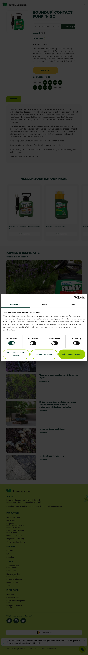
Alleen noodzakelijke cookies (16, 354)
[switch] (33, 343)
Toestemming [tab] (15, 304)
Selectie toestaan (44, 354)
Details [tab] (44, 304)
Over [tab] (73, 304)
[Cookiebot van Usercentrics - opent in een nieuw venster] (75, 297)
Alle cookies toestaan (71, 354)
